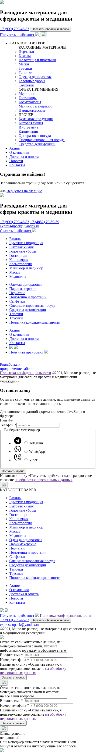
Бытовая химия (31, 123)
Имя (3, 420)
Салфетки (26, 85)
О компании (19, 152)
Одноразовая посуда (35, 136)
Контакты (17, 165)
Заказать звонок (13, 677)
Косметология (30, 102)
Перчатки (26, 52)
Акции (14, 148)
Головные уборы (32, 81)
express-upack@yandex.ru (19, 226)
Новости (16, 161)
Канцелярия (28, 131)
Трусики (25, 68)
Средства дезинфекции (37, 144)
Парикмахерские (32, 110)
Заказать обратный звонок (50, 29)
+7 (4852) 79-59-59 (44, 222)
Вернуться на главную (24, 191)
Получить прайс (13, 471)
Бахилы (25, 56)
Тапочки (25, 73)
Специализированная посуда (42, 140)
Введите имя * (11, 655)
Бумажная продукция (36, 119)
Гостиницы (28, 98)
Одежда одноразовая (35, 77)
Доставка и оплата (24, 157)
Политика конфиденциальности (34, 322)
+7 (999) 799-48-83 (14, 29)
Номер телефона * (14, 660)
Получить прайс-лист (17, 35)
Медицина (27, 94)
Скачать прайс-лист (16, 231)
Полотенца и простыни (37, 60)
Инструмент (28, 127)
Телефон (8, 425)
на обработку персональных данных (43, 480)
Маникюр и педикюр (35, 106)
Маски (24, 64)
